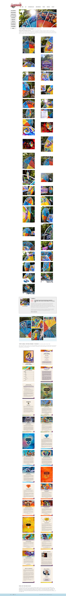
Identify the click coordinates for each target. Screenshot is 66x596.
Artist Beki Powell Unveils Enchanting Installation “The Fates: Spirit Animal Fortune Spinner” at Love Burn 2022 (43, 301)
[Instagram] (15, 594)
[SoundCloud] (10, 594)
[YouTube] (13, 594)
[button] (30, 337)
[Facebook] (12, 594)
